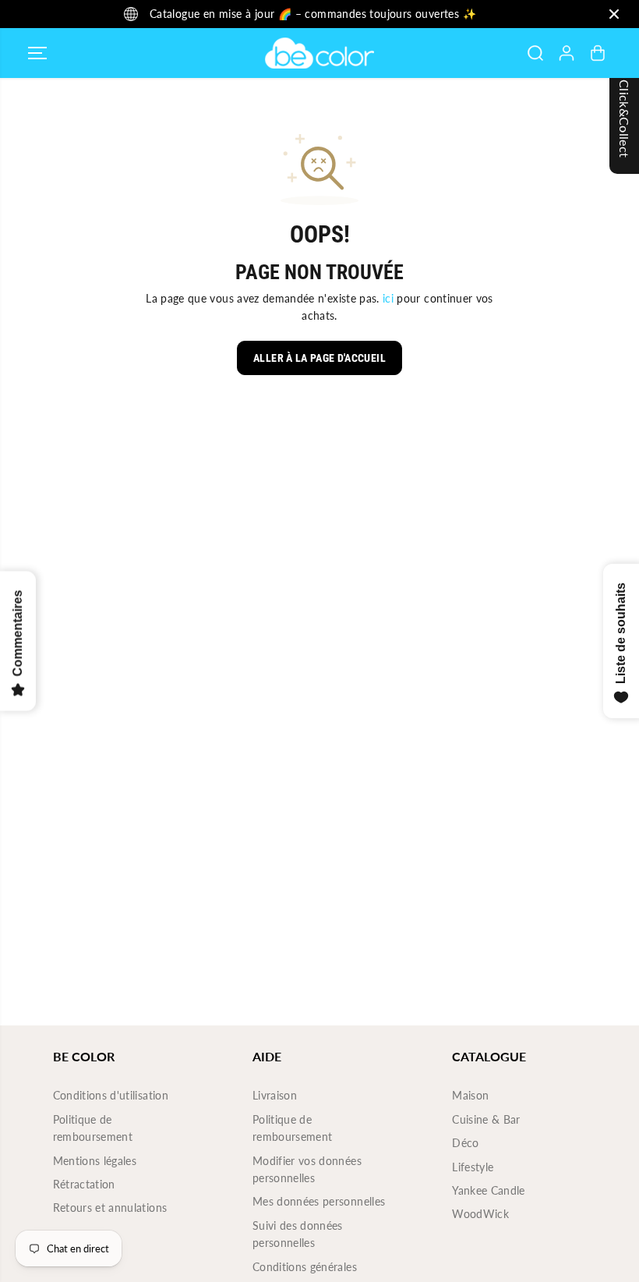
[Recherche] (535, 53)
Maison (470, 1095)
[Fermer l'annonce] (614, 14)
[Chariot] (598, 53)
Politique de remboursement (93, 1128)
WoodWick (480, 1213)
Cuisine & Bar (486, 1119)
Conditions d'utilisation (110, 1095)
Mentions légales (95, 1160)
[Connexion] (567, 53)
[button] (37, 53)
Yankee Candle (488, 1190)
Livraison (274, 1095)
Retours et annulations (110, 1207)
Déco (465, 1142)
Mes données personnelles (318, 1201)
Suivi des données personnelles (297, 1234)
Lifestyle (472, 1167)
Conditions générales (304, 1266)
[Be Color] (319, 53)
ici (388, 298)
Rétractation (84, 1184)
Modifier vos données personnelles (307, 1169)
